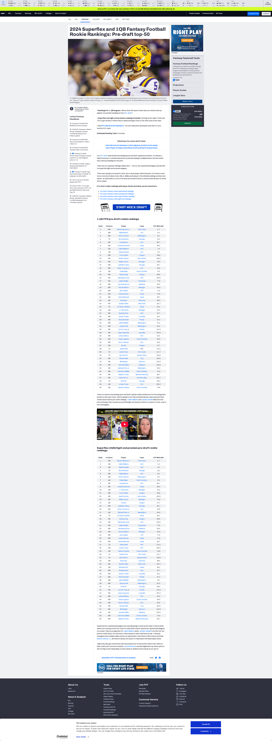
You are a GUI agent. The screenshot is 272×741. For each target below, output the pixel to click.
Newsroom (71, 691)
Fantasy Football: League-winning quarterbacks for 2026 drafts (80, 166)
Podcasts (182, 702)
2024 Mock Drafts (131, 148)
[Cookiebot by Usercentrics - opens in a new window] (62, 736)
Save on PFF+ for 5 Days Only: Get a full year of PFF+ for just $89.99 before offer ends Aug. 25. (80, 189)
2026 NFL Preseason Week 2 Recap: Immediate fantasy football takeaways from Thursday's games (81, 199)
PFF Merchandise (145, 694)
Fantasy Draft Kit (109, 707)
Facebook (182, 696)
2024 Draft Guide (150, 145)
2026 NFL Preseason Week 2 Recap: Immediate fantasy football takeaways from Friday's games (81, 133)
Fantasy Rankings (109, 710)
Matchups (106, 704)
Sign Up (188, 123)
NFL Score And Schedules (112, 694)
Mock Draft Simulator (110, 715)
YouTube (182, 694)
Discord (182, 699)
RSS (181, 704)
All (69, 19)
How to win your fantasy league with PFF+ (79, 181)
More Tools (188, 101)
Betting (126, 19)
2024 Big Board (135, 145)
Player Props (107, 688)
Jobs (70, 688)
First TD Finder (108, 691)
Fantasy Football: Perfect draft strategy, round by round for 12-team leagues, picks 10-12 (80, 157)
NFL (3, 2)
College (96, 19)
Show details (81, 737)
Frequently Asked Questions (148, 706)
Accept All (206, 724)
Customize (205, 731)
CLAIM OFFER (253, 13)
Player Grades (108, 696)
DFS (117, 19)
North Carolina (142, 271)
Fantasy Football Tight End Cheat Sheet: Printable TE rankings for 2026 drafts (80, 174)
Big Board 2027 (108, 712)
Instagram (182, 691)
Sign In (266, 13)
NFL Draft (107, 19)
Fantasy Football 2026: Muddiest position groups (79, 124)
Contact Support (145, 703)
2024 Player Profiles (114, 148)
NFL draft (128, 113)
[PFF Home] (3, 14)
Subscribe (142, 688)
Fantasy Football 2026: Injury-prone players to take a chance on (79, 142)
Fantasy (86, 19)
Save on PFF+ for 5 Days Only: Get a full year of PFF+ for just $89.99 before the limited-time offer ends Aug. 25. (136, 9)
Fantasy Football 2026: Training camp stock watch (79, 149)
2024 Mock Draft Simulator (117, 145)
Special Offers (144, 691)
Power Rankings (109, 702)
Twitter (181, 688)
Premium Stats (108, 699)
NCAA (3, 4)
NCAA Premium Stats (148, 148)
